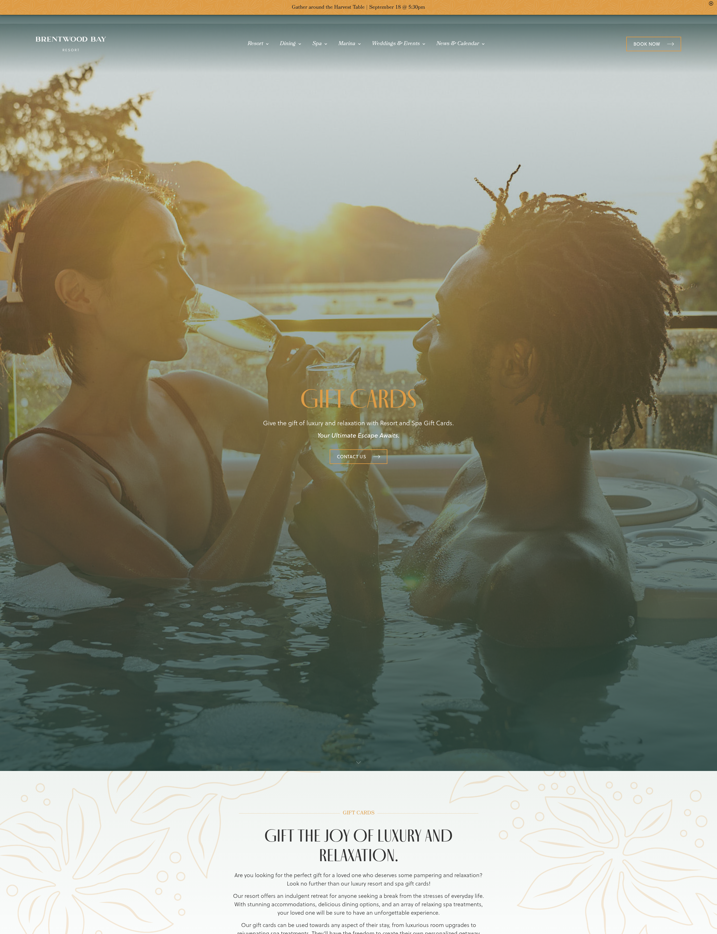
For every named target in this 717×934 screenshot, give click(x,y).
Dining (288, 44)
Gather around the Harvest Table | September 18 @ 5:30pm (358, 7)
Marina (346, 44)
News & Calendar (457, 44)
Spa (317, 44)
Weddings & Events (396, 44)
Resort (255, 44)
